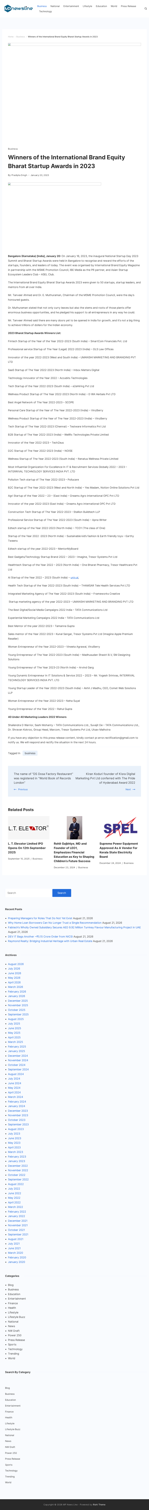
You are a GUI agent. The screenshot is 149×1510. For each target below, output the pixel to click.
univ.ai (74, 577)
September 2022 (18, 1179)
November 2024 (18, 1060)
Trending (13, 1353)
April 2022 (14, 1202)
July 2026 (14, 968)
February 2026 (17, 991)
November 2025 (18, 1005)
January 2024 (16, 1106)
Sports (12, 1344)
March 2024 (15, 1096)
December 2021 (17, 1220)
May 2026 (14, 977)
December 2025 (18, 1000)
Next (128, 789)
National (55, 6)
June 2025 (14, 1028)
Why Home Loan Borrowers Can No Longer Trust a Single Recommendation (55, 922)
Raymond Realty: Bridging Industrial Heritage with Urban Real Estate (50, 941)
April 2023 (14, 1147)
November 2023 (18, 1115)
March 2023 (15, 1151)
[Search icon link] (145, 8)
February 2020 (17, 1257)
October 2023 (16, 1119)
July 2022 (14, 1188)
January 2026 (16, 996)
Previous (23, 789)
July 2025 (14, 1023)
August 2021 (15, 1239)
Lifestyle (87, 6)
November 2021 (18, 1225)
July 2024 (14, 1078)
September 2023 (18, 1124)
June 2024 (14, 1083)
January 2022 (16, 1216)
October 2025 (16, 1009)
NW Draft (14, 1330)
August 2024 (16, 1074)
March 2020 (15, 1252)
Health (12, 1307)
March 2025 (15, 1041)
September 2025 (18, 1014)
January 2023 (16, 1161)
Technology (45, 11)
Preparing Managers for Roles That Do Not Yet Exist (40, 918)
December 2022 (18, 1165)
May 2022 (14, 1197)
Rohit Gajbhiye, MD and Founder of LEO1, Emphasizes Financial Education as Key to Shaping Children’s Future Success (74, 852)
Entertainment (71, 6)
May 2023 (14, 1142)
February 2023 (17, 1156)
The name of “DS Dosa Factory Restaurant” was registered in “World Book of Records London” (43, 778)
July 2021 (14, 1243)
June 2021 (14, 1248)
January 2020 (16, 1261)
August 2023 (16, 1129)
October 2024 (16, 1064)
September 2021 (18, 1234)
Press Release (128, 6)
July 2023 (14, 1133)
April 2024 (14, 1092)
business (30, 753)
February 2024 (17, 1101)
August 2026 (16, 964)
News (11, 1326)
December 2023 (18, 1110)
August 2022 (16, 1184)
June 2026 (14, 973)
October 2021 (16, 1229)
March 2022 (15, 1206)
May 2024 (14, 1087)
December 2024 (18, 1055)
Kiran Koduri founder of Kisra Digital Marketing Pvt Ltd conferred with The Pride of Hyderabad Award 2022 (105, 778)
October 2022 (16, 1174)
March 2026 (15, 986)
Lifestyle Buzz (16, 1316)
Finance (13, 1303)
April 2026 (14, 982)
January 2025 (16, 1051)
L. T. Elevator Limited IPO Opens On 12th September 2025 (27, 848)
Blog (11, 1284)
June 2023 (14, 1138)
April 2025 (14, 1037)
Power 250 (14, 1335)
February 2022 (17, 1211)
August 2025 (16, 1019)
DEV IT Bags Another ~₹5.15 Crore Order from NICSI (40, 936)
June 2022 (14, 1193)
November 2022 (18, 1170)
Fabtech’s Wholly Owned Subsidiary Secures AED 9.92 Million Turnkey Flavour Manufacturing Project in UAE (74, 927)
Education (101, 6)
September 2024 (18, 1069)
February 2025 (17, 1046)
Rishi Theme (99, 1504)
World (114, 6)
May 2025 (14, 1032)
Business (42, 6)
